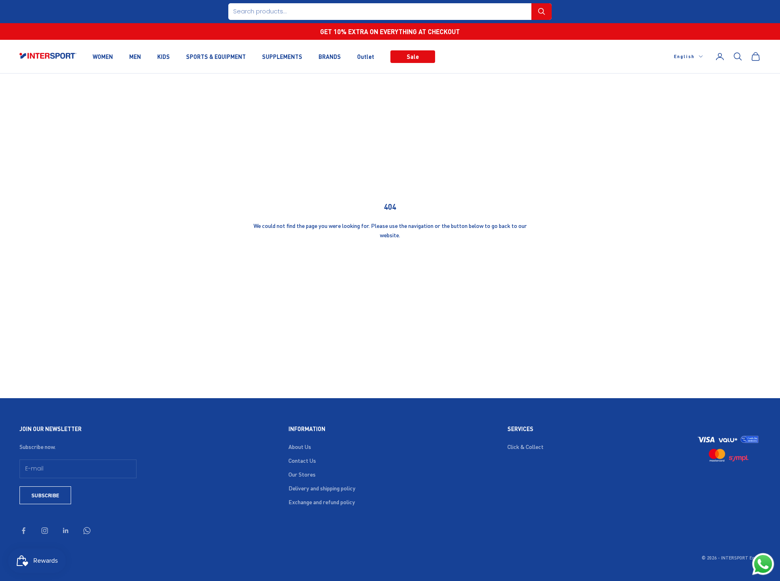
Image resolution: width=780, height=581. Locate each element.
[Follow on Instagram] (45, 531)
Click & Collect (525, 446)
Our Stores (302, 474)
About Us (299, 446)
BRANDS (329, 56)
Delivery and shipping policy (321, 488)
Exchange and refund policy (321, 501)
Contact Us (302, 460)
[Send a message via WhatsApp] (763, 564)
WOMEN (103, 56)
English (684, 56)
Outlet (365, 56)
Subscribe (45, 495)
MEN (135, 56)
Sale (413, 56)
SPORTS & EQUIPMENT (216, 56)
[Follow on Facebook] (24, 531)
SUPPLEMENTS (282, 56)
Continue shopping (390, 261)
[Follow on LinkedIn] (66, 531)
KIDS (163, 56)
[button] (541, 11)
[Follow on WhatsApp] (87, 531)
